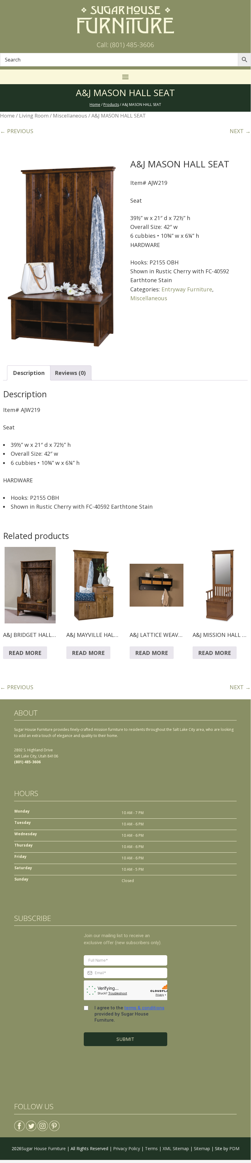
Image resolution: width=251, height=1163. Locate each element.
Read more (25, 652)
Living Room (34, 115)
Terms (151, 1148)
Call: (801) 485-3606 (125, 44)
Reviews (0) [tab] (70, 372)
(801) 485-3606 (27, 762)
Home (7, 115)
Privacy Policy (126, 1148)
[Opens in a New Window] (19, 1123)
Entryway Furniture (186, 289)
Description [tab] (29, 372)
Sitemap (202, 1148)
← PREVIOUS (16, 131)
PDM (234, 1148)
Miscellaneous (70, 115)
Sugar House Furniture (43, 1148)
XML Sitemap (176, 1148)
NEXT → (240, 131)
